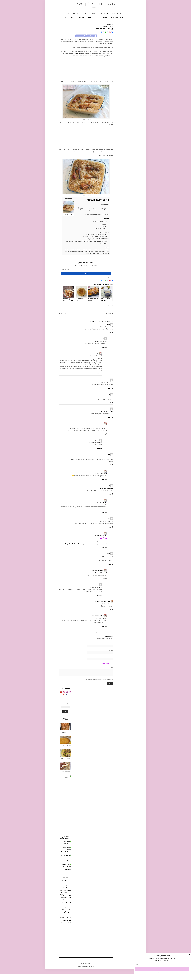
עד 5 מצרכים (102, 303)
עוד (97, 18)
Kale (91, 963)
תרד (61, 922)
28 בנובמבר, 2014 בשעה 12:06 (106, 382)
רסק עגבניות (69, 915)
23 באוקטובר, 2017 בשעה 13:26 (100, 535)
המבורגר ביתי (63, 313)
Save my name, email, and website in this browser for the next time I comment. (99, 679)
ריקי (109, 518)
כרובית (70, 897)
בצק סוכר (68, 883)
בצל (62, 880)
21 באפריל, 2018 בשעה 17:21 (101, 572)
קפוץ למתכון (91, 36)
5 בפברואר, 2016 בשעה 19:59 (101, 341)
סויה (62, 897)
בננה (65, 880)
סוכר (70, 900)
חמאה (70, 895)
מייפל (64, 897)
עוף (98, 303)
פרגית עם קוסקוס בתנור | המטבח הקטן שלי (98, 632)
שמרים (62, 918)
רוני (97, 353)
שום (65, 915)
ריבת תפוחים (108, 313)
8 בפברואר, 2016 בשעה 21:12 (101, 426)
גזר (70, 892)
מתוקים (94, 13)
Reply (111, 333)
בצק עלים (63, 883)
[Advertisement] (86, 69)
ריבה (62, 912)
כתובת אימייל (110, 650)
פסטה (69, 905)
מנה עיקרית (117, 13)
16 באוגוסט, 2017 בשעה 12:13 (106, 488)
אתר (112, 656)
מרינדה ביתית (79, 54)
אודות (73, 18)
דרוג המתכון (111, 663)
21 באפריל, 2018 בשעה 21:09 (95, 587)
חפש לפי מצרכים (85, 18)
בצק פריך (68, 885)
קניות (105, 18)
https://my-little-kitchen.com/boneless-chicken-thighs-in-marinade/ (86, 544)
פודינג (69, 902)
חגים (84, 13)
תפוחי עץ (65, 922)
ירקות (62, 895)
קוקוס (70, 907)
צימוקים (61, 905)
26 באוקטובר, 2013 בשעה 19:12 (106, 326)
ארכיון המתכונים (117, 18)
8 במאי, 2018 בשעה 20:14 (107, 603)
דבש (67, 892)
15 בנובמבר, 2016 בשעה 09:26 (106, 457)
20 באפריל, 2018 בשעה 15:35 (107, 556)
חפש (65, 711)
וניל (64, 892)
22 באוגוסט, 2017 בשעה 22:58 (100, 502)
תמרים (65, 920)
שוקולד (68, 917)
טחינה (66, 895)
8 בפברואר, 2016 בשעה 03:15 (107, 411)
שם (112, 643)
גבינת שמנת (63, 890)
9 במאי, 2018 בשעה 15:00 (101, 618)
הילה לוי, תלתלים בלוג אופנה (102, 601)
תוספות (105, 13)
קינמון (67, 907)
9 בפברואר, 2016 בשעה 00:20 (95, 442)
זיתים (62, 892)
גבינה (68, 887)
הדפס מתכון (79, 36)
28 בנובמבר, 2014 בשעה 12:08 (106, 397)
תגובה (112, 667)
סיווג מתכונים (72, 13)
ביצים (68, 880)
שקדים (69, 920)
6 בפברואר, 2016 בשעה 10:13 (95, 355)
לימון (67, 897)
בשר (64, 885)
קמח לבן (66, 909)
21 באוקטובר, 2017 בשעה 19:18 (106, 521)
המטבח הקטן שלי (95, 3)
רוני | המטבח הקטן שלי (98, 570)
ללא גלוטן (106, 303)
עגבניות (67, 899)
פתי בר (65, 905)
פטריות (64, 902)
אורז (108, 303)
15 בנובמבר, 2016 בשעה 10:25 (100, 473)
